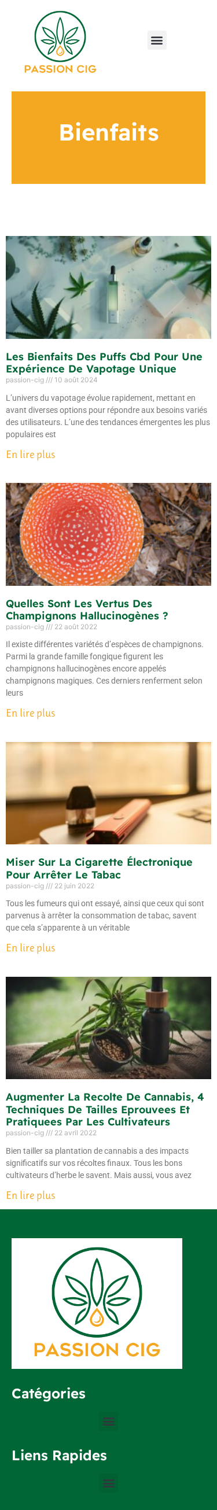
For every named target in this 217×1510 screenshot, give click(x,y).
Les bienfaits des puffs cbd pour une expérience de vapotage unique (104, 363)
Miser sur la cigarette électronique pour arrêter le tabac (99, 868)
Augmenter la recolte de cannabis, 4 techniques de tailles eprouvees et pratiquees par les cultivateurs (105, 1109)
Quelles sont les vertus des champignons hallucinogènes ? (87, 610)
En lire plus (30, 454)
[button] (157, 40)
